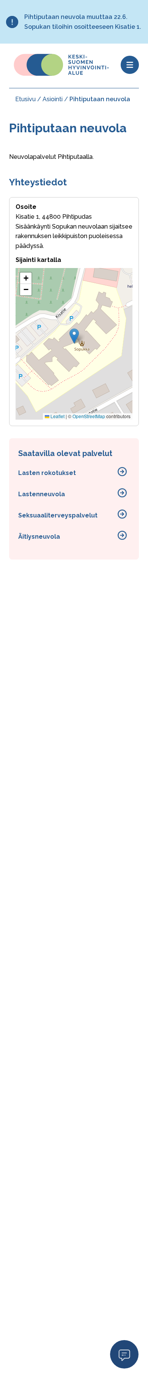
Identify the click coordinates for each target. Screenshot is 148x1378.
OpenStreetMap (88, 416)
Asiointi (53, 99)
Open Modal (124, 1354)
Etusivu (25, 99)
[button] (74, 336)
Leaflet (57, 416)
